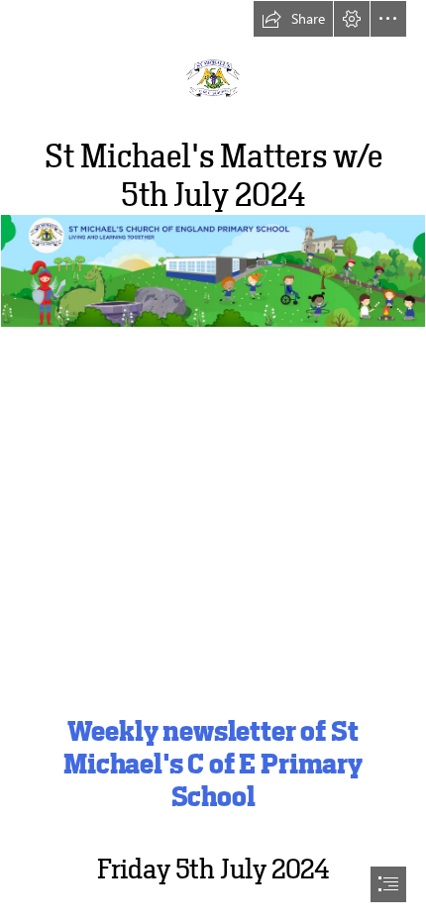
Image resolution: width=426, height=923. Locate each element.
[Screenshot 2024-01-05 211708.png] (213, 444)
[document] (213, 461)
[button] (293, 19)
